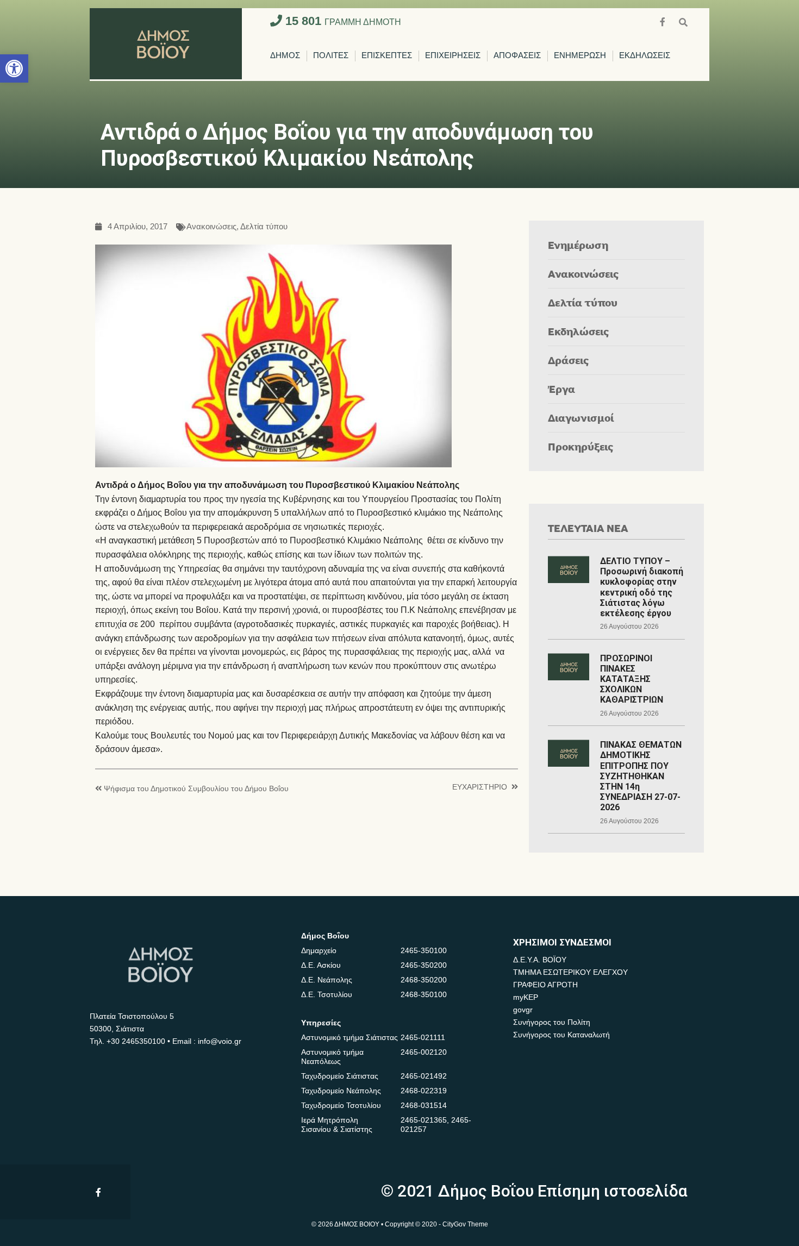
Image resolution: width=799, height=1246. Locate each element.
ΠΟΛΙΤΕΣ (330, 55)
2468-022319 (424, 1090)
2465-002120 (424, 1052)
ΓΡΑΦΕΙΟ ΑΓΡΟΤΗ (545, 984)
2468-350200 (424, 979)
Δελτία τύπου (264, 227)
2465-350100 (424, 950)
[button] (14, 68)
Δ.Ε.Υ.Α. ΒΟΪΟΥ (539, 959)
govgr (523, 1009)
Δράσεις (568, 360)
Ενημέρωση (578, 245)
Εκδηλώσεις (578, 331)
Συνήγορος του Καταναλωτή (561, 1034)
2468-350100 (424, 994)
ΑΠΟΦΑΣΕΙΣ (517, 55)
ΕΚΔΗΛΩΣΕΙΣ (644, 55)
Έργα (561, 389)
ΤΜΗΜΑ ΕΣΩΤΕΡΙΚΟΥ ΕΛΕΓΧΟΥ (570, 972)
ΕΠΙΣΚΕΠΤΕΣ (386, 55)
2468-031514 (424, 1105)
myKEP (525, 997)
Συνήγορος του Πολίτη (551, 1022)
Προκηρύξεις (581, 446)
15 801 (341, 20)
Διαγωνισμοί (581, 417)
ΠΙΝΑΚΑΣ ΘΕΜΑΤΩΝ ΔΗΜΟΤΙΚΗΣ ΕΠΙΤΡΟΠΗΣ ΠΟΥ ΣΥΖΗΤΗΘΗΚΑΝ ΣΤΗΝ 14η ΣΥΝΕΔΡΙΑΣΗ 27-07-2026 (641, 776)
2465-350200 (424, 965)
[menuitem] (285, 56)
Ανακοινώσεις (211, 227)
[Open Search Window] (683, 20)
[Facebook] (663, 20)
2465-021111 (423, 1037)
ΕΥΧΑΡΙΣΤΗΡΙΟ (479, 787)
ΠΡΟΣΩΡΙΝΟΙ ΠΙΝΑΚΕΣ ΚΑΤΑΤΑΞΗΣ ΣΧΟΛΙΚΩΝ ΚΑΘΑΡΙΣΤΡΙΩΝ (631, 679)
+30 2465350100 (136, 1041)
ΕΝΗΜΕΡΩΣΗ (580, 55)
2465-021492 (424, 1075)
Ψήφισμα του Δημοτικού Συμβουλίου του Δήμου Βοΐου (196, 789)
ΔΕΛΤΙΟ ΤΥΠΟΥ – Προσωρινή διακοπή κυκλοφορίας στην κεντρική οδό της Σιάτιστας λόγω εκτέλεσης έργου (641, 587)
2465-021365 (424, 1119)
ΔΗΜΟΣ (285, 55)
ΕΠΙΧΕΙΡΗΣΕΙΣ (452, 55)
